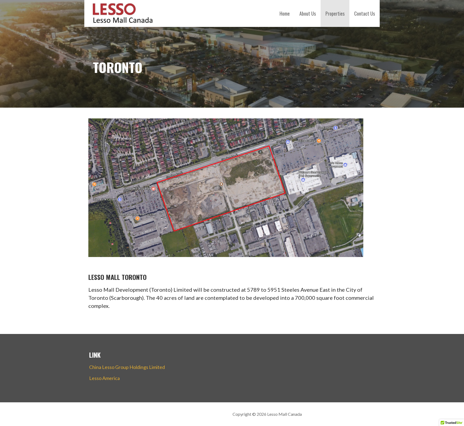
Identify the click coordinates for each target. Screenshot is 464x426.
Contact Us (364, 13)
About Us (307, 13)
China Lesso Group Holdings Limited (127, 367)
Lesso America (104, 378)
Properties (335, 13)
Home (285, 13)
